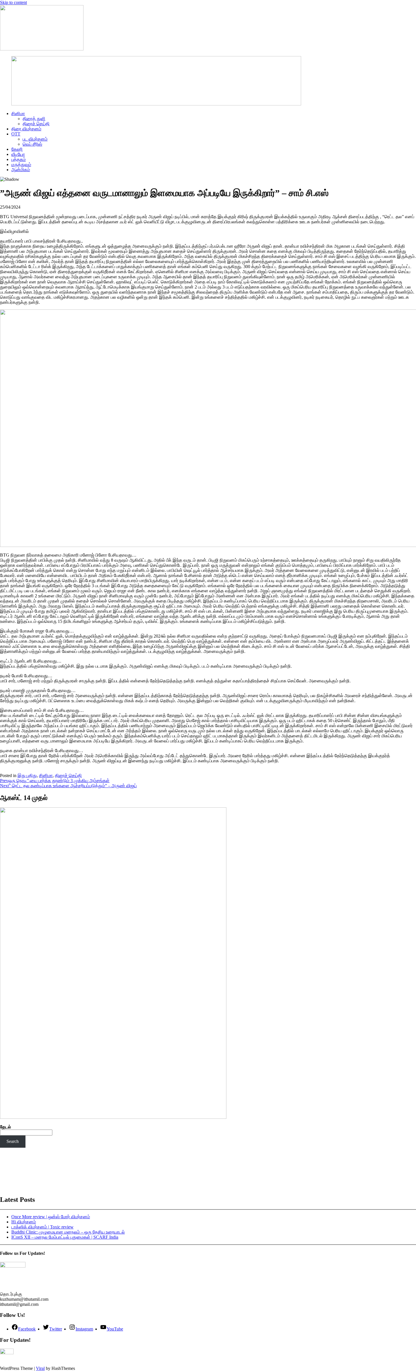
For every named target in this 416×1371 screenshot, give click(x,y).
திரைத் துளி (34, 118)
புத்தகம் (18, 159)
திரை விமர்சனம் (26, 128)
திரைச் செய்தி (36, 123)
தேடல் (5, 1126)
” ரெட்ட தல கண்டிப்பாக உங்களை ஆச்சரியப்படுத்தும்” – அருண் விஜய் (68, 785)
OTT (15, 133)
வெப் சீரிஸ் (32, 144)
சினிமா (18, 113)
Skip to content (13, 2)
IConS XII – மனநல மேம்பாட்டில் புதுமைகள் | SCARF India (64, 1237)
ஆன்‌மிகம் (20, 169)
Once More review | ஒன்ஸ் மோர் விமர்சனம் (50, 1216)
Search (13, 1141)
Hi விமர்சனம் (23, 1221)
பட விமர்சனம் (35, 139)
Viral (40, 1368)
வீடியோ (18, 154)
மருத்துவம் (21, 164)
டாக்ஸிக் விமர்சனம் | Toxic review (42, 1226)
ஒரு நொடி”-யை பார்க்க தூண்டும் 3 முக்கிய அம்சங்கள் (55, 780)
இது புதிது (27, 775)
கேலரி (17, 149)
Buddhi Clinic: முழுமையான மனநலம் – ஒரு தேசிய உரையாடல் (68, 1232)
